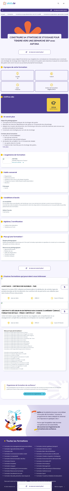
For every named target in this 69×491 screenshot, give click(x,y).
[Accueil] (9, 3)
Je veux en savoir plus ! (60, 10)
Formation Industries (10, 463)
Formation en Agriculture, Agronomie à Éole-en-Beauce (18, 346)
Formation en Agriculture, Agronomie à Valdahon (16, 344)
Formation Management (43, 466)
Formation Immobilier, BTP (43, 461)
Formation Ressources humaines (13, 471)
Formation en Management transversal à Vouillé (16, 357)
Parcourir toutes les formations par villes (15, 481)
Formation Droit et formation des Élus (14, 458)
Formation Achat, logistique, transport (47, 446)
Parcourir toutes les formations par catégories (43, 481)
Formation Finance (9, 461)
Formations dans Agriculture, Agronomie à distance (17, 349)
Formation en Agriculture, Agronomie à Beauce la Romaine (19, 347)
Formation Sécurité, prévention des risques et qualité (17, 476)
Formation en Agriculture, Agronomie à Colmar (16, 332)
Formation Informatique (43, 463)
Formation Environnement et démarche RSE (48, 458)
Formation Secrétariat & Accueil (13, 473)
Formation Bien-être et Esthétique (45, 451)
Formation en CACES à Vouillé (11, 355)
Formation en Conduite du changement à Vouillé (16, 364)
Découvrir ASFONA (16, 162)
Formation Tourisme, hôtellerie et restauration (49, 476)
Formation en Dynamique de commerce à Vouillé (16, 363)
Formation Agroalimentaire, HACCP (14, 449)
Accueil (3, 14)
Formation (10, 14)
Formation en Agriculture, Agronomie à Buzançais (16, 341)
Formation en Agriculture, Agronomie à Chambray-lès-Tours (19, 338)
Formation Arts (8, 451)
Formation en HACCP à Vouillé (11, 367)
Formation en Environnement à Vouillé (13, 352)
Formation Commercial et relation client (15, 454)
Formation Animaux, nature (44, 449)
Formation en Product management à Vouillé (15, 366)
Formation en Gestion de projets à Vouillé (14, 360)
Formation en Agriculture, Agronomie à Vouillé (56, 14)
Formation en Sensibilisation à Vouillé (13, 369)
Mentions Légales (59, 486)
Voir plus (5, 147)
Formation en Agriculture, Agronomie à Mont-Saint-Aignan (19, 335)
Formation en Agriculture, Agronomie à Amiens (16, 337)
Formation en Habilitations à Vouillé (13, 361)
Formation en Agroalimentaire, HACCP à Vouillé (28, 14)
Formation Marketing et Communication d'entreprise (15, 468)
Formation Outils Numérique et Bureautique (48, 468)
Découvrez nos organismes (33, 394)
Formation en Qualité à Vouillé (11, 358)
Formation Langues (9, 466)
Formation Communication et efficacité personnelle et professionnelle (47, 454)
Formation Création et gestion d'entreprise (48, 456)
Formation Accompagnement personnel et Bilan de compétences (18, 446)
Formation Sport (41, 473)
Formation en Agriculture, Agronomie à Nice (15, 340)
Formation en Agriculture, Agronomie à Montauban (17, 343)
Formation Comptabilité (11, 456)
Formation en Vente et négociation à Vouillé (15, 354)
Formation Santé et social (43, 471)
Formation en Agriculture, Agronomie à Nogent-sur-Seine (18, 334)
